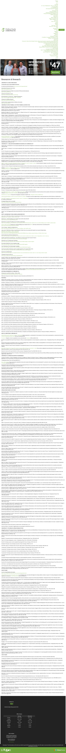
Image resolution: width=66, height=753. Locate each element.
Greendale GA (25, 198)
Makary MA (3, 224)
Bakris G (3, 348)
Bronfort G (12, 335)
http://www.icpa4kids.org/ (6, 91)
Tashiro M (7, 163)
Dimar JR (12, 196)
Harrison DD (8, 574)
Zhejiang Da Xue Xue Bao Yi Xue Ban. (11, 192)
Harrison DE (13, 574)
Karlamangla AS (13, 198)
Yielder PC (11, 167)
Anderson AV (20, 335)
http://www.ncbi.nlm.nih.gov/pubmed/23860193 (10, 232)
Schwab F (24, 196)
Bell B (36, 348)
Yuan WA (3, 191)
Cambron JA (12, 136)
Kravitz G (17, 348)
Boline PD (3, 335)
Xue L (10, 191)
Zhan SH (20, 191)
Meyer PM (13, 348)
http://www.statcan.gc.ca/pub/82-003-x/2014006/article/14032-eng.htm (14, 244)
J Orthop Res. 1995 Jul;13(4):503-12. (36, 194)
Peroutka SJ (3, 337)
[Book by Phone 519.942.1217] (1, 750)
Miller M (24, 348)
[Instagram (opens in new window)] (9, 750)
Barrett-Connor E (19, 198)
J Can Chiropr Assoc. (14, 575)
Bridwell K (9, 196)
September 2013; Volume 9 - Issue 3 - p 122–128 (10, 231)
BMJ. (31, 224)
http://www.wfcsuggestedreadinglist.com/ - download (11, 97)
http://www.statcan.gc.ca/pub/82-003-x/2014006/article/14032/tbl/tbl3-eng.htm (16, 247)
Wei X (5, 362)
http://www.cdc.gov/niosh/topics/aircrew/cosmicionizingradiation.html (14, 573)
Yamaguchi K (23, 163)
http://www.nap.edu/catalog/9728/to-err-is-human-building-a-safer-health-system (16, 228)
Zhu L (2, 362)
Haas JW (17, 574)
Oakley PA (3, 574)
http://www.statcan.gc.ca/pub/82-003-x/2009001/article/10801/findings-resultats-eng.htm (17, 241)
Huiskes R (9, 194)
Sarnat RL (3, 136)
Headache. (28, 337)
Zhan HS (24, 191)
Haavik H (7, 167)
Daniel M (8, 224)
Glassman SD (3, 196)
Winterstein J (7, 136)
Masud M (11, 163)
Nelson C (15, 335)
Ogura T (2, 163)
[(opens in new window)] (59, 750)
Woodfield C (32, 348)
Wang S (7, 362)
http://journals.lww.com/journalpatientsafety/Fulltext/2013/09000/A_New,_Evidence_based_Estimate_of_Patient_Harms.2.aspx (24, 233)
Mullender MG (4, 194)
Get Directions (11, 741)
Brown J (27, 348)
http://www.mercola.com (5, 103)
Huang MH (8, 198)
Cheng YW (16, 191)
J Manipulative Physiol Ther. (6, 137)
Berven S (20, 196)
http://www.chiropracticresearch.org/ (8, 100)
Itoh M (27, 163)
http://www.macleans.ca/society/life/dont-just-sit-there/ (11, 202)
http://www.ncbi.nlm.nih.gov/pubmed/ (20, 86)
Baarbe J (15, 167)
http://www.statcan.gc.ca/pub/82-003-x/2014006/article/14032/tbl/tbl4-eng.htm (16, 249)
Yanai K (34, 163)
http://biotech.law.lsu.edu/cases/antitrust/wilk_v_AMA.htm (11, 274)
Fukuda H (31, 163)
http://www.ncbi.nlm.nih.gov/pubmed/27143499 (10, 225)
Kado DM (3, 198)
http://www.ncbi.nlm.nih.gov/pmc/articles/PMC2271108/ (35, 269)
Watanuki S (15, 163)
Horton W (16, 196)
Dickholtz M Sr (8, 348)
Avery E (20, 348)
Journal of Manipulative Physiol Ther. (7, 336)
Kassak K (7, 335)
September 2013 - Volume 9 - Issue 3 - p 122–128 (10, 216)
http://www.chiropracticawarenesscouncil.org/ (9, 94)
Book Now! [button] (61, 29)
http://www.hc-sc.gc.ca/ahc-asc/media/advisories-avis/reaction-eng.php (14, 238)
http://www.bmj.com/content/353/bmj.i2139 (9, 219)
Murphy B (19, 167)
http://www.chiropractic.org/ (6, 89)
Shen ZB (7, 191)
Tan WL (12, 191)
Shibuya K (19, 163)
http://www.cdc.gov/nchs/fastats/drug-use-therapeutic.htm (11, 255)
